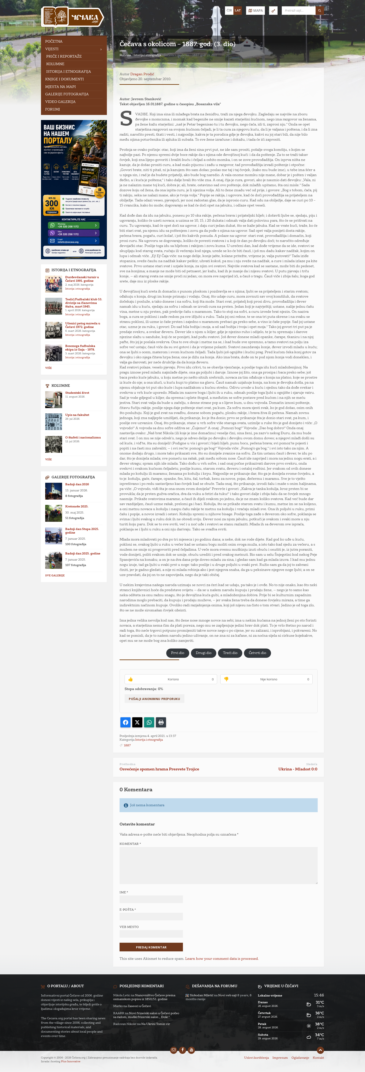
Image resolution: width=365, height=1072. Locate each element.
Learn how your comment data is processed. (222, 959)
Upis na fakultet (77, 415)
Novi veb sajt (227, 995)
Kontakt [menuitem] (318, 1057)
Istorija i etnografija (147, 55)
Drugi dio (203, 653)
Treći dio (230, 653)
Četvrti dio (257, 653)
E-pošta (128, 909)
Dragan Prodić (142, 74)
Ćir (229, 10)
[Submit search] (320, 10)
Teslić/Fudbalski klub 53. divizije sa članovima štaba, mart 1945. (83, 303)
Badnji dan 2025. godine (82, 553)
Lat (238, 10)
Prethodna (127, 764)
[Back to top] (320, 1050)
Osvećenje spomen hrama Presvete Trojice (159, 769)
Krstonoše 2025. (77, 506)
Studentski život (77, 392)
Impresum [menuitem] (280, 1057)
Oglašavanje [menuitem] (300, 1057)
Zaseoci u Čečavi (139, 1006)
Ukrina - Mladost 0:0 (297, 769)
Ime (124, 892)
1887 (127, 745)
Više (48, 368)
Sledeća (311, 764)
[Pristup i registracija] (273, 10)
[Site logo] (72, 17)
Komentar (130, 844)
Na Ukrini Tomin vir (155, 1024)
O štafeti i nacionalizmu (83, 437)
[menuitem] (74, 42)
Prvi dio (177, 653)
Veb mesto (129, 927)
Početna (125, 55)
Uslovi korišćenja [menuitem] (256, 1057)
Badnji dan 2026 (77, 484)
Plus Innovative (70, 1061)
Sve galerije (55, 575)
